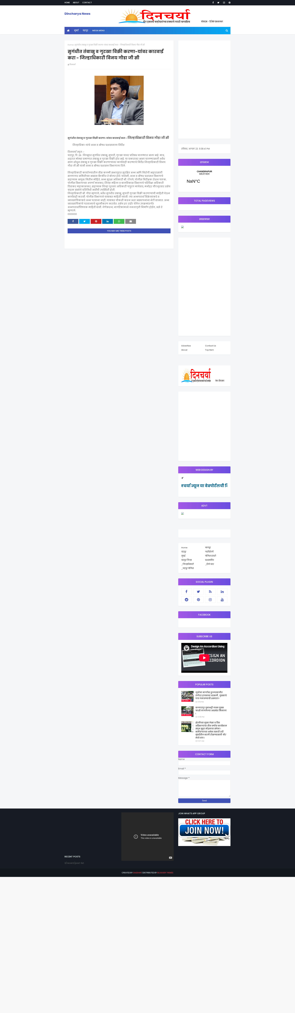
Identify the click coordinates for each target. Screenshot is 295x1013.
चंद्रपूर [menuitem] (85, 30)
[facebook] (213, 2)
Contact (87, 2)
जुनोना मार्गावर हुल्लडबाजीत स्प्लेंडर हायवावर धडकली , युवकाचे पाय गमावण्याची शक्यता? (211, 695)
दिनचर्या (72, 64)
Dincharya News (77, 14)
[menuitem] (68, 30)
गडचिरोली (209, 551)
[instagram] (224, 2)
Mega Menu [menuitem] (98, 30)
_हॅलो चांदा (209, 564)
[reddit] (186, 599)
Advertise (186, 345)
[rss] (210, 591)
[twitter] (218, 2)
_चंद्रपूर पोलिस (187, 568)
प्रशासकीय (209, 560)
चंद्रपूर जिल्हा (186, 560)
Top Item (209, 349)
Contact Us (210, 345)
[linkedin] (222, 591)
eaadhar (137, 872)
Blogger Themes (165, 872)
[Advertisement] (204, 89)
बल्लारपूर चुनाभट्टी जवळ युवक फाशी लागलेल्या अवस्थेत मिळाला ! (211, 710)
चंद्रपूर (204, 179)
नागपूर (208, 547)
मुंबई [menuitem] (76, 30)
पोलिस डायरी (210, 555)
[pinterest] (229, 2)
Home (67, 2)
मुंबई (183, 555)
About (76, 2)
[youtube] (222, 599)
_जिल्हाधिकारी (187, 564)
